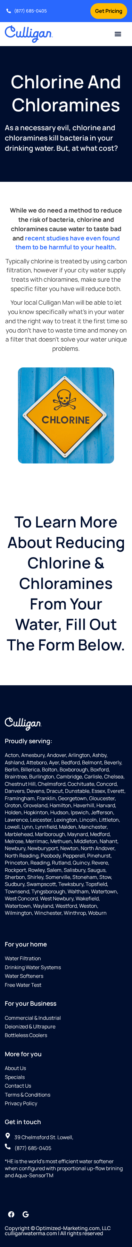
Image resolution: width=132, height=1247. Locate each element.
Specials (15, 1077)
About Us (15, 1068)
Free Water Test (23, 984)
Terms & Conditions (27, 1094)
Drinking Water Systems (33, 967)
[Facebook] (11, 1214)
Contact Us (18, 1085)
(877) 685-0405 (30, 11)
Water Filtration (23, 958)
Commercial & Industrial (33, 1017)
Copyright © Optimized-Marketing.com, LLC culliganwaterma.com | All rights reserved (58, 1231)
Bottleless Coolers (26, 1035)
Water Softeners (24, 975)
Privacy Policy (21, 1103)
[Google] (25, 1214)
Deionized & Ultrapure (30, 1026)
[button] (118, 34)
